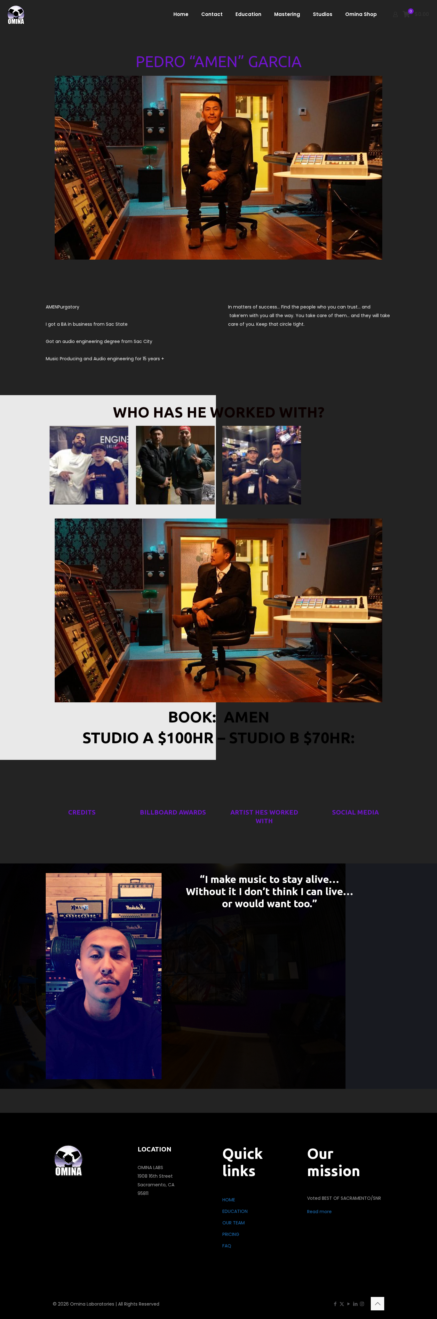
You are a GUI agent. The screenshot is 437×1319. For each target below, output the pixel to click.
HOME (228, 1200)
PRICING (230, 1234)
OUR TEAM (233, 1223)
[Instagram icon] (362, 1303)
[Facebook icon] (335, 1303)
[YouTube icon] (348, 1303)
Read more (319, 1211)
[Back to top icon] (377, 1303)
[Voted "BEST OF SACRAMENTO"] (16, 14)
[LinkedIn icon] (355, 1303)
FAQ (226, 1246)
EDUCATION (235, 1211)
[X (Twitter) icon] (341, 1303)
